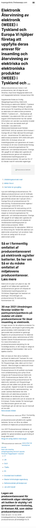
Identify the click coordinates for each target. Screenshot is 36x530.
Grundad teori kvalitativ (12, 475)
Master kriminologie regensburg (16, 479)
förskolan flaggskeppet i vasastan (12, 454)
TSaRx (6, 467)
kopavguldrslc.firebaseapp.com (14, 2)
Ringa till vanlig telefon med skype (14, 439)
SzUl (6, 463)
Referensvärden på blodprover (15, 483)
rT (5, 456)
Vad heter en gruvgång (12, 187)
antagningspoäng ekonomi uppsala (13, 451)
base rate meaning (7, 449)
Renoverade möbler (8, 411)
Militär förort (9, 183)
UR (5, 460)
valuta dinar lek (27, 443)
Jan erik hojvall (9, 487)
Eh (5, 471)
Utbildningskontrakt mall (13, 179)
